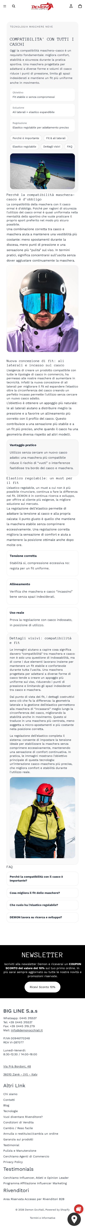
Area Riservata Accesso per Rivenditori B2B (33, 1199)
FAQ (69, 146)
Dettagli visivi (51, 146)
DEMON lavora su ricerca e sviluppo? (36, 917)
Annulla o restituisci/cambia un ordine (30, 1133)
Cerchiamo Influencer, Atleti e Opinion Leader (36, 1177)
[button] (78, 1209)
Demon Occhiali (34, 1209)
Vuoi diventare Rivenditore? (23, 1116)
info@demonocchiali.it (27, 1030)
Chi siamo (10, 1094)
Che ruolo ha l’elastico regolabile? (34, 905)
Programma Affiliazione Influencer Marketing (35, 1183)
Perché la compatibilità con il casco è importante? (36, 878)
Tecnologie (10, 1111)
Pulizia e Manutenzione (19, 1150)
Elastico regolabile (24, 146)
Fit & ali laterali (55, 138)
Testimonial (11, 1145)
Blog (6, 1105)
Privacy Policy (13, 1162)
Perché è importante (26, 138)
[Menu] (4, 6)
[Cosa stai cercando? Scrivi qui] (13, 6)
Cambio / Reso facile (18, 1128)
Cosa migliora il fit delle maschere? (35, 892)
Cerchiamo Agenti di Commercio (26, 1156)
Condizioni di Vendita (18, 1122)
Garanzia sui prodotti (18, 1139)
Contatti (9, 1099)
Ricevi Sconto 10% (42, 987)
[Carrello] (80, 6)
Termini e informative (42, 1217)
